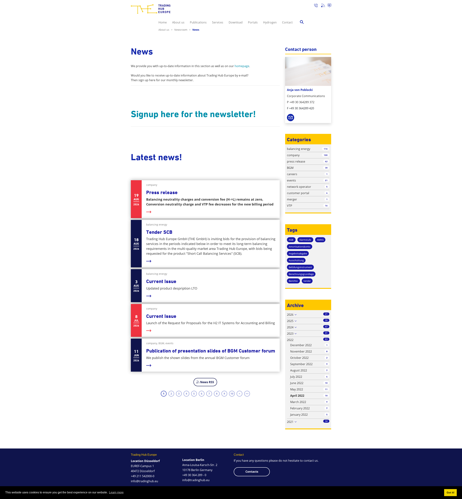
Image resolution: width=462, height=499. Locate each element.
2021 (290, 422)
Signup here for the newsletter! (193, 114)
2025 (290, 321)
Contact (287, 22)
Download (236, 22)
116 (326, 148)
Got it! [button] (450, 492)
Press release (162, 192)
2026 (290, 315)
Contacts (251, 472)
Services (217, 22)
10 (231, 393)
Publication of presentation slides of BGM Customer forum (210, 351)
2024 (290, 327)
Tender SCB (159, 232)
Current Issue (161, 281)
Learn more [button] (116, 492)
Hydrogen (270, 22)
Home (162, 22)
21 (326, 180)
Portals (253, 22)
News (195, 29)
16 (326, 205)
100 (326, 155)
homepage (242, 66)
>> (247, 393)
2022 (290, 340)
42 (326, 161)
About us (178, 22)
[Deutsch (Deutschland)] (328, 6)
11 (326, 389)
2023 (290, 334)
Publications (198, 22)
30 (326, 167)
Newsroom (182, 29)
